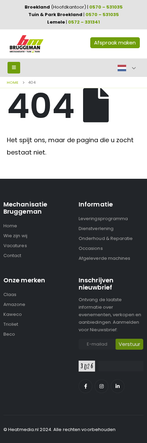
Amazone (14, 304)
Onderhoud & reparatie (106, 238)
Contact (12, 255)
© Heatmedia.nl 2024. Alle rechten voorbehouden (59, 429)
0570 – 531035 (106, 7)
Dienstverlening (96, 228)
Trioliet (10, 324)
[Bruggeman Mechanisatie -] (26, 44)
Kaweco (12, 314)
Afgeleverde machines (104, 258)
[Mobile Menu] (14, 67)
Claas (9, 294)
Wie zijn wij (15, 235)
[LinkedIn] (117, 386)
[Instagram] (101, 386)
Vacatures (15, 245)
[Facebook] (85, 386)
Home (10, 226)
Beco (9, 334)
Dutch (122, 68)
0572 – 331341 (84, 22)
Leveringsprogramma (103, 218)
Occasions (91, 248)
